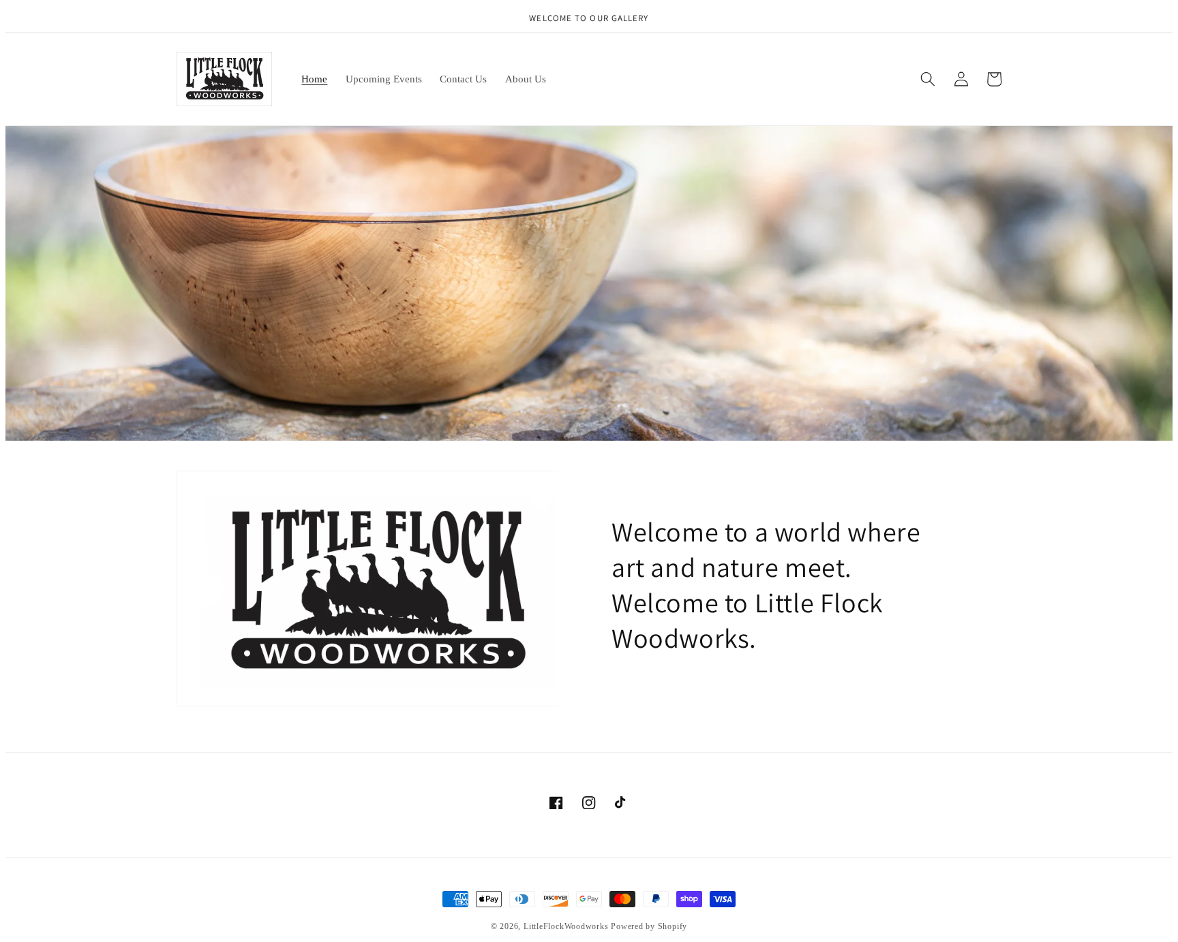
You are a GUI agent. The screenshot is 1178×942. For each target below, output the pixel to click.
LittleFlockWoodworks (566, 926)
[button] (927, 79)
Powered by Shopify (649, 926)
